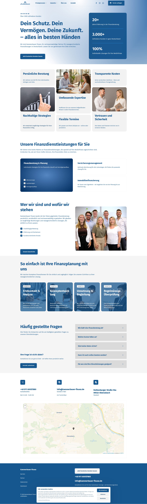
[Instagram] (100, 3)
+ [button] (25, 405)
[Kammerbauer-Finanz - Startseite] (25, 3)
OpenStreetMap (110, 453)
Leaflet (104, 453)
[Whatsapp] (104, 3)
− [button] (25, 407)
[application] (73, 428)
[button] (73, 428)
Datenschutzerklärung (44, 500)
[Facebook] (97, 3)
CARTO (122, 453)
